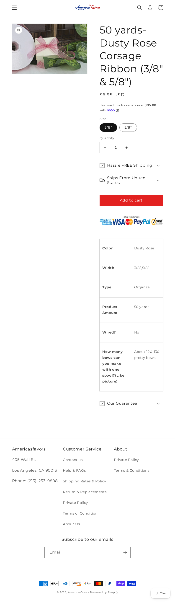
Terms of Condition (80, 513)
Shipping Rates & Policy (84, 481)
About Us (71, 524)
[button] (14, 7)
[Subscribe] (125, 552)
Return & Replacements (84, 492)
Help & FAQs (74, 470)
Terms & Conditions (131, 470)
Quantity (107, 138)
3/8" (108, 127)
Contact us (72, 460)
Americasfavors (78, 592)
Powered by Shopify (104, 592)
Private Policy (75, 503)
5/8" (128, 127)
